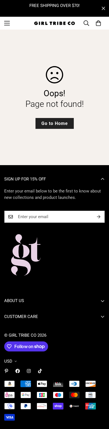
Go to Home (54, 123)
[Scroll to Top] (99, 399)
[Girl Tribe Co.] (54, 23)
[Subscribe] (99, 217)
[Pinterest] (6, 371)
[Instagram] (29, 371)
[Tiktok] (40, 371)
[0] (98, 23)
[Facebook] (17, 371)
